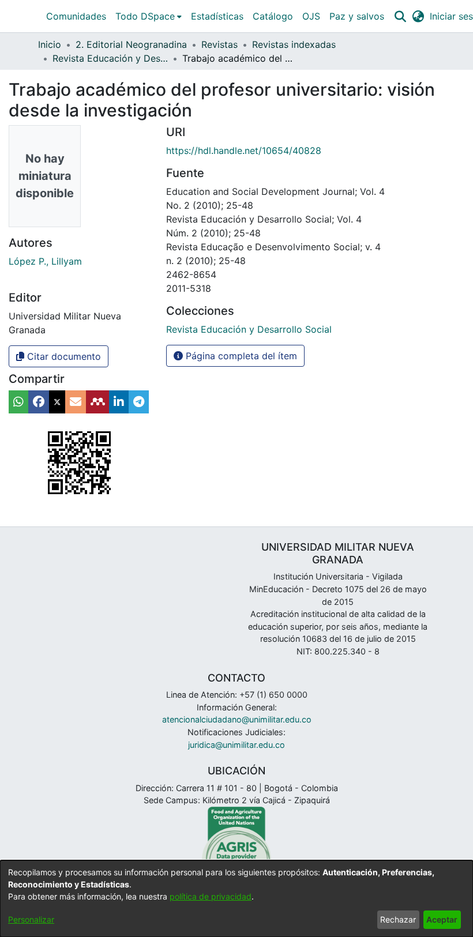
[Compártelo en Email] (75, 401)
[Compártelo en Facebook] (38, 401)
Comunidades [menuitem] (76, 16)
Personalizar (31, 919)
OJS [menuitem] (311, 16)
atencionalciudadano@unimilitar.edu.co (236, 719)
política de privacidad (210, 896)
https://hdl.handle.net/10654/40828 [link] (243, 150)
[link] (249, 329)
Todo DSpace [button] (145, 16)
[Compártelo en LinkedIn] (119, 401)
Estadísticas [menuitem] (217, 16)
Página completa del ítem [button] (240, 356)
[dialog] (236, 898)
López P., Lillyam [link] (45, 261)
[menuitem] (148, 16)
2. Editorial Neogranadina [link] (131, 44)
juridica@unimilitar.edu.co (236, 745)
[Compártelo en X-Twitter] (57, 401)
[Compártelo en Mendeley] (97, 401)
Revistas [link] (219, 44)
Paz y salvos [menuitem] (356, 16)
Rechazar (398, 919)
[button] (400, 16)
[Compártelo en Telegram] (139, 401)
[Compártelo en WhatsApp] (18, 401)
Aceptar (441, 919)
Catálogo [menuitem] (273, 16)
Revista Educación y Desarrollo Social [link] (110, 58)
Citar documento (62, 356)
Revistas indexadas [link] (294, 44)
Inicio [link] (49, 44)
